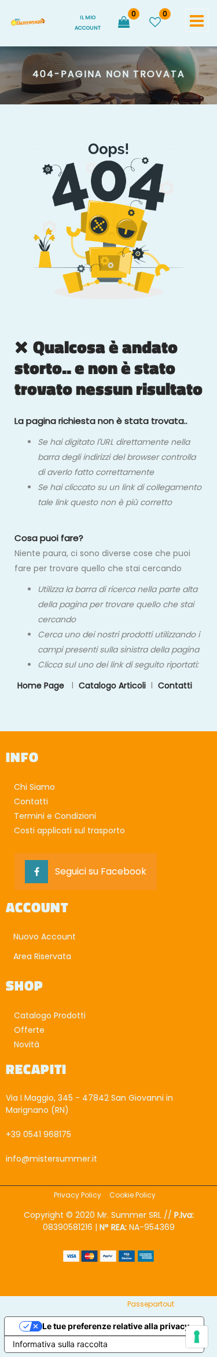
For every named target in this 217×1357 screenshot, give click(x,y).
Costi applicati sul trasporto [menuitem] (69, 830)
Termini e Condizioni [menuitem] (55, 816)
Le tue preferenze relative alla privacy (115, 1326)
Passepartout (150, 1304)
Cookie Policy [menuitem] (132, 1195)
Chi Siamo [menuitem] (34, 787)
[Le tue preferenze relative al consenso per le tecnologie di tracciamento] (197, 1337)
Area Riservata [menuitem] (41, 956)
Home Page (42, 685)
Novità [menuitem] (26, 1044)
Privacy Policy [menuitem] (77, 1195)
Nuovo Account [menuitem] (43, 936)
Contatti (175, 685)
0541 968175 (47, 1134)
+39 (14, 1134)
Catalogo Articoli (112, 685)
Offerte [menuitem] (29, 1030)
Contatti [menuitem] (31, 801)
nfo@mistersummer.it (52, 1158)
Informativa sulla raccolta (60, 1344)
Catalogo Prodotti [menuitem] (50, 1015)
